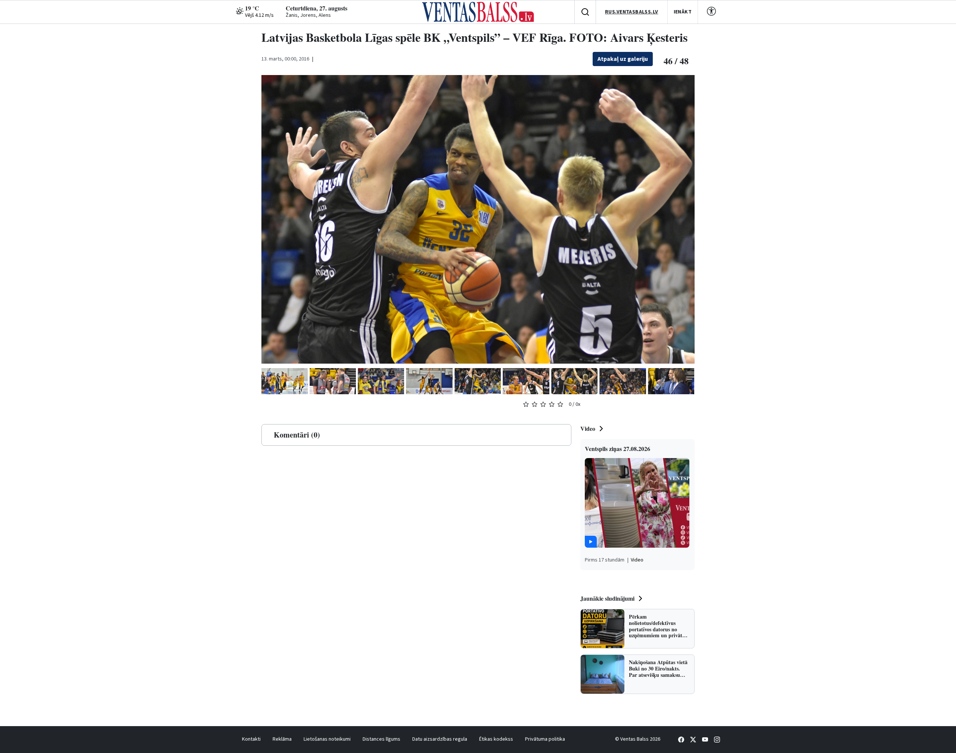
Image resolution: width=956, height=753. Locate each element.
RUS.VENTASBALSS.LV (631, 12)
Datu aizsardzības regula (439, 739)
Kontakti (251, 739)
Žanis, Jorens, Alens (308, 15)
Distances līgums (381, 739)
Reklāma (282, 739)
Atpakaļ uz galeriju (623, 59)
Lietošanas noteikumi (327, 739)
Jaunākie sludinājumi (607, 598)
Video (587, 428)
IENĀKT (683, 12)
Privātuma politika (545, 739)
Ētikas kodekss (496, 739)
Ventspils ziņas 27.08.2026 (617, 448)
